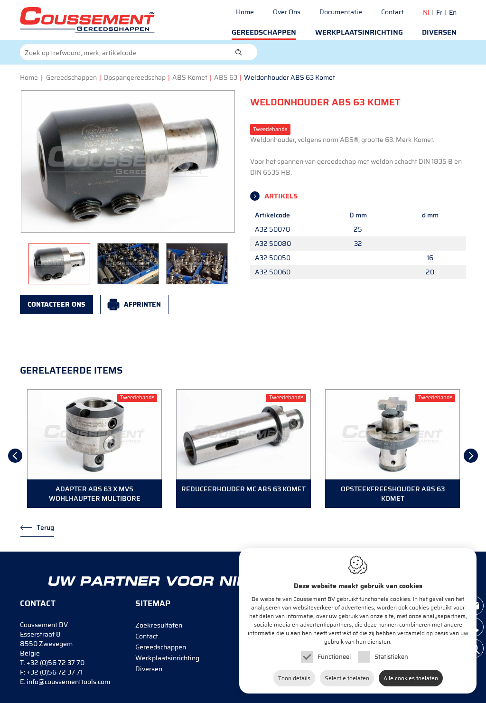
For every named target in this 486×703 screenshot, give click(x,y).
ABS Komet (189, 77)
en (453, 12)
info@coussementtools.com (68, 681)
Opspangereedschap (134, 77)
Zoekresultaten (158, 625)
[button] (239, 52)
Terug (45, 527)
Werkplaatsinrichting (359, 32)
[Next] (471, 456)
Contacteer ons (56, 304)
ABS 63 (225, 77)
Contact (392, 12)
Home (245, 12)
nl (426, 12)
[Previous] (15, 456)
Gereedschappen (264, 32)
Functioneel (334, 657)
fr (439, 12)
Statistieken (391, 657)
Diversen (439, 32)
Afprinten (142, 304)
